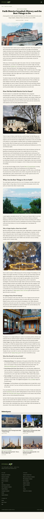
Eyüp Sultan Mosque (15, 393)
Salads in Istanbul (26, 482)
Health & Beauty (5, 488)
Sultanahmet (9, 391)
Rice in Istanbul (26, 480)
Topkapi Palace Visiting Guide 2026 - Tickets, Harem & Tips (32, 431)
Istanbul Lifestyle (5, 494)
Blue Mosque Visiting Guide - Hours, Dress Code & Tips (10, 452)
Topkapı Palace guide (16, 352)
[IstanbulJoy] (6, 2)
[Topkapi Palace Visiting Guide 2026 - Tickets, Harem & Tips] (32, 421)
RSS (2, 504)
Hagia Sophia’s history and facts (21, 290)
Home (2, 6)
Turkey (24, 488)
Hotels (3, 492)
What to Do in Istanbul (8, 6)
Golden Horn (14, 66)
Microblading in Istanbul (27, 478)
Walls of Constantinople (29, 166)
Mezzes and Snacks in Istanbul (29, 476)
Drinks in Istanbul (5, 480)
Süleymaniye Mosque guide (10, 366)
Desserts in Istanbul (5, 476)
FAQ (2, 482)
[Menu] (41, 2)
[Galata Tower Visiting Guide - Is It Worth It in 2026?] (32, 442)
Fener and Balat (31, 379)
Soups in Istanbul (26, 484)
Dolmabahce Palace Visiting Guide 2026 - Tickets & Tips (11, 431)
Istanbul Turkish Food (27, 474)
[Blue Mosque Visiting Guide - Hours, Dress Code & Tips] (11, 442)
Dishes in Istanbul (5, 478)
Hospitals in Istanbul (5, 490)
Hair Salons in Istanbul (6, 484)
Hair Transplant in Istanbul (7, 486)
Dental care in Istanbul (6, 474)
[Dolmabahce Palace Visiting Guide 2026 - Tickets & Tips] (11, 421)
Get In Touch (4, 502)
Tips (24, 486)
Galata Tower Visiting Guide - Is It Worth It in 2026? (31, 452)
